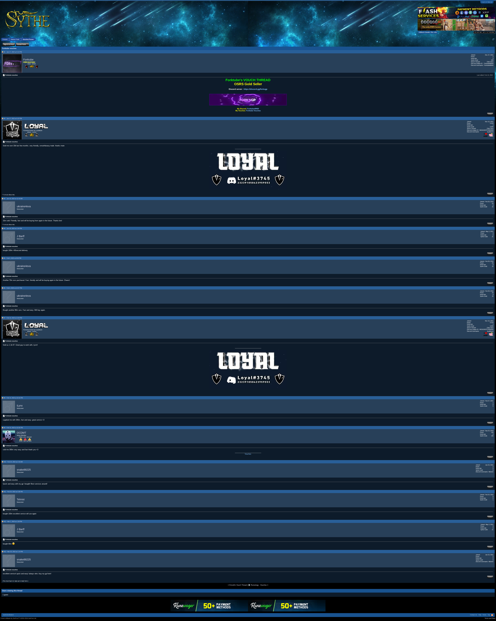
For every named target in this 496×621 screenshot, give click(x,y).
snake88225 (24, 469)
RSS (492, 615)
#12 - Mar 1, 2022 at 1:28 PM (13, 521)
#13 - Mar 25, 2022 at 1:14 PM (13, 551)
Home (484, 615)
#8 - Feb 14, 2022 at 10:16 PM (13, 398)
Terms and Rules (490, 618)
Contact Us (473, 615)
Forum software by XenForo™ (18, 618)
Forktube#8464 (253, 109)
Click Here (490, 62)
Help (479, 615)
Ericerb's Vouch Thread (238, 585)
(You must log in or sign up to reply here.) (15, 581)
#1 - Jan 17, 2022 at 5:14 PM (13, 52)
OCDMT (21, 432)
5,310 (491, 123)
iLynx (20, 405)
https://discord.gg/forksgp (255, 89)
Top (489, 615)
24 (492, 203)
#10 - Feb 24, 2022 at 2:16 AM (13, 462)
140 (492, 432)
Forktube (28, 59)
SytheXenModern (8, 615)
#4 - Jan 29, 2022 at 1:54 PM (13, 228)
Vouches (248, 454)
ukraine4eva (24, 206)
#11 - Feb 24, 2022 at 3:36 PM (13, 491)
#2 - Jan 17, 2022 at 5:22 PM (13, 118)
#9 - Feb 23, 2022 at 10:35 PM (13, 427)
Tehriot (21, 499)
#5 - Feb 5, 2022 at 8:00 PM (12, 258)
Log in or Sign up (487, 2)
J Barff (20, 236)
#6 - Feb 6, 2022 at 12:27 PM (13, 288)
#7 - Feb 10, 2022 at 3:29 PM (13, 318)
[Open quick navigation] (493, 39)
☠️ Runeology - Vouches (257, 585)
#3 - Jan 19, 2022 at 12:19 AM (13, 198)
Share (490, 114)
